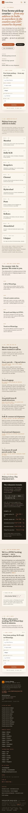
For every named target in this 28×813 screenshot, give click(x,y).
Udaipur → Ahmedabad (7, 744)
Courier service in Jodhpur (8, 712)
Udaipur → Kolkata (6, 746)
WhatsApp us (20, 44)
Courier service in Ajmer (7, 714)
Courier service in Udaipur (8, 708)
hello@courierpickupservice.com (9, 771)
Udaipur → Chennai (6, 738)
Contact (16, 808)
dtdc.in (13, 572)
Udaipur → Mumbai (6, 732)
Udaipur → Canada (6, 755)
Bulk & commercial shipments (8, 793)
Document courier (19, 793)
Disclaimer (9, 810)
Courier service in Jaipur (7, 709)
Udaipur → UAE (5, 759)
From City (5, 88)
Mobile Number (7, 645)
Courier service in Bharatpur (8, 722)
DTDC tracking (5, 795)
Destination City (7, 93)
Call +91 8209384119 (8, 48)
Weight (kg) (6, 98)
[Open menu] (24, 2)
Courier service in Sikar (7, 726)
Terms (21, 808)
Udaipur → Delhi (5, 734)
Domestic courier (5, 788)
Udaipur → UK (5, 753)
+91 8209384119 (5, 767)
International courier (14, 788)
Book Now (14, 105)
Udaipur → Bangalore (6, 736)
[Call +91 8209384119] (21, 2)
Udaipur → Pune (5, 742)
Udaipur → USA (5, 751)
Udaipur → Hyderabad (7, 740)
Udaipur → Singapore (7, 761)
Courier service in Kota (7, 715)
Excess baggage (14, 790)
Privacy (3, 810)
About (12, 808)
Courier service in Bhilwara (8, 724)
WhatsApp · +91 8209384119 (8, 769)
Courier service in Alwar (7, 720)
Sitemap (15, 810)
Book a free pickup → (8, 44)
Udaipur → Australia (6, 757)
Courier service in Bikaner (8, 718)
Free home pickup (6, 790)
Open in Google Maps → (7, 781)
